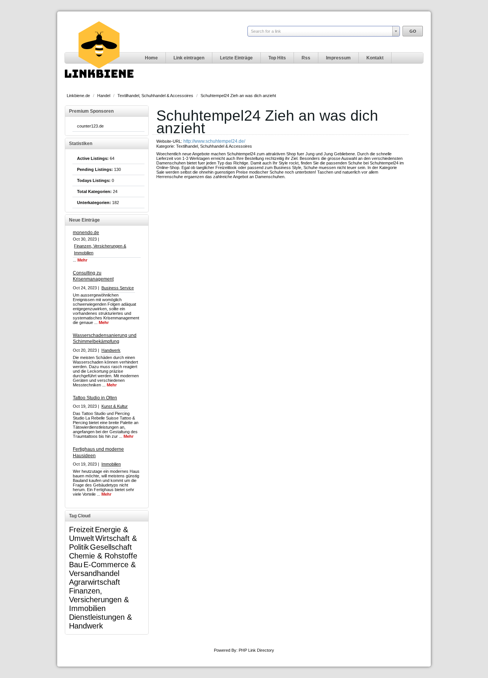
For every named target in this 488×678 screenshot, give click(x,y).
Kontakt (375, 58)
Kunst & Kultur (114, 406)
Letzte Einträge (236, 58)
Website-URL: (169, 141)
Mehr (82, 260)
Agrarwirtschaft (94, 582)
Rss (306, 58)
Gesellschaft (111, 547)
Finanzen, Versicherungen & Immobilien (99, 600)
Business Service (117, 288)
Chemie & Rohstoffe (103, 556)
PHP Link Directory (256, 650)
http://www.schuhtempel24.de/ (214, 141)
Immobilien (111, 464)
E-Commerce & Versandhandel (102, 568)
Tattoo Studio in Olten (95, 397)
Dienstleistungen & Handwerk (100, 621)
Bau (75, 564)
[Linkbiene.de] (99, 86)
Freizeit (81, 529)
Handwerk (110, 350)
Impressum (338, 58)
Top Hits (277, 58)
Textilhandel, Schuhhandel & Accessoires (155, 95)
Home (151, 58)
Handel (104, 95)
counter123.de (90, 126)
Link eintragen (188, 58)
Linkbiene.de (79, 95)
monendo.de (86, 232)
